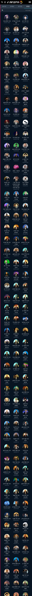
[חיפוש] (2, 10)
